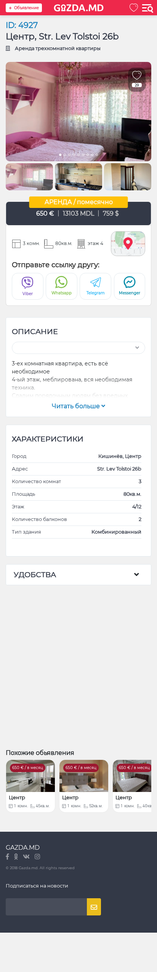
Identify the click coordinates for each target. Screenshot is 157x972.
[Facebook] (8, 857)
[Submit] (94, 906)
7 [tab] (88, 155)
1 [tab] (60, 155)
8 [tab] (92, 155)
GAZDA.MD (23, 847)
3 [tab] (69, 155)
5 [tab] (78, 155)
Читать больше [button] (76, 406)
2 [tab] (65, 155)
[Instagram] (37, 857)
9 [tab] (97, 155)
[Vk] (27, 857)
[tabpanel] (78, 111)
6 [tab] (83, 155)
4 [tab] (74, 155)
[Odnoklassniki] (16, 857)
